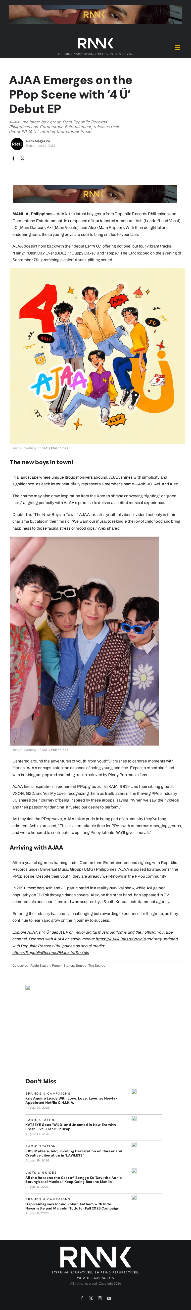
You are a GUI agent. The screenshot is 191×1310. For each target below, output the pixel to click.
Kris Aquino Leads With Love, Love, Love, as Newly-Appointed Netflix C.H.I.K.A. (71, 1100)
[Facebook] (13, 158)
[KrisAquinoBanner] (134, 1091)
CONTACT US (103, 1278)
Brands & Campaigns (48, 1093)
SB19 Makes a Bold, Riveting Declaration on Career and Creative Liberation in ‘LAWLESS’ (73, 1153)
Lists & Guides (41, 1172)
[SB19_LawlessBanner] (134, 1144)
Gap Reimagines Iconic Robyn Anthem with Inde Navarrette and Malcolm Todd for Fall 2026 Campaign (72, 1206)
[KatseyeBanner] (134, 1117)
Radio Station (40, 965)
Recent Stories (63, 965)
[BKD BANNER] (134, 1170)
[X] (22, 158)
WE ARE (83, 1278)
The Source (96, 965)
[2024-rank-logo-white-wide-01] (95, 39)
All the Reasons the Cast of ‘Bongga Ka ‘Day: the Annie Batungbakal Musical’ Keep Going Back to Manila (73, 1179)
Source (81, 965)
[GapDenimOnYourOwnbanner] (134, 1197)
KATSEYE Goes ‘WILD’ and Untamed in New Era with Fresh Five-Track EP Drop (70, 1126)
